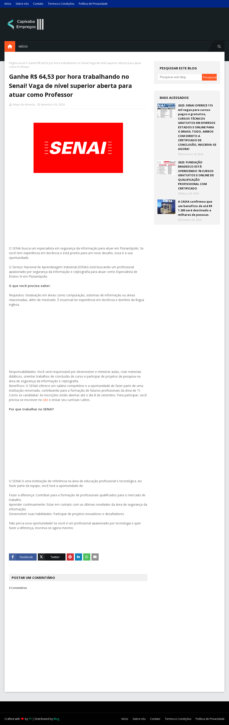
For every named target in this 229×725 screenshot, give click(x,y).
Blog (56, 719)
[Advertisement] (78, 210)
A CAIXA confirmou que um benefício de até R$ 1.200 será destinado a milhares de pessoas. (195, 208)
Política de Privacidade (93, 4)
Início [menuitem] (23, 46)
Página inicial (17, 63)
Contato (38, 4)
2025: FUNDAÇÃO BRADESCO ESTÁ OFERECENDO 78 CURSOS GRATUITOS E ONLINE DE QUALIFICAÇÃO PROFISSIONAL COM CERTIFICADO (196, 175)
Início (7, 4)
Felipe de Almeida (23, 104)
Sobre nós (22, 4)
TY (30, 719)
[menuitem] (9, 46)
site (45, 400)
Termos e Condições (61, 4)
